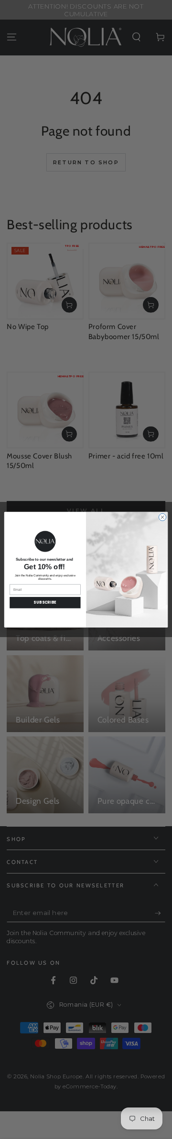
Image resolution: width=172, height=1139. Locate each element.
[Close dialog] (162, 517)
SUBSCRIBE (44, 602)
